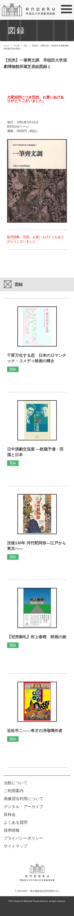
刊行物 (16, 46)
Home (6, 46)
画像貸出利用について (23, 798)
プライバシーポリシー (23, 838)
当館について (15, 783)
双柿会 (10, 814)
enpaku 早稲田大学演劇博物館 (37, 869)
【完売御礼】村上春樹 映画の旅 (36, 637)
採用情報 (12, 830)
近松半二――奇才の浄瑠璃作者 (34, 730)
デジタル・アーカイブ (23, 806)
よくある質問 (15, 822)
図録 (26, 46)
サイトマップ (15, 846)
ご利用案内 (13, 791)
